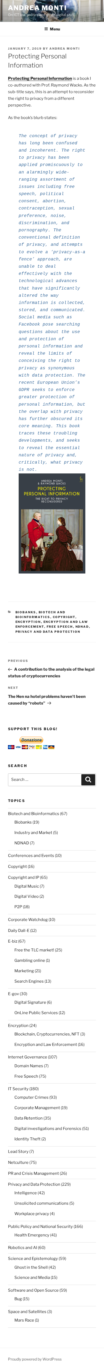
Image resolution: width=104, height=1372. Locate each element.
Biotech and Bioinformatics (33, 813)
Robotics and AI (22, 1247)
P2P (18, 906)
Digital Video (26, 896)
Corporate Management (37, 1107)
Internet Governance (27, 1057)
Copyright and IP (23, 877)
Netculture (18, 1162)
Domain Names (28, 1065)
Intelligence (25, 1193)
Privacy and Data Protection (48, 632)
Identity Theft (27, 1139)
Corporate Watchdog (28, 919)
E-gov (13, 993)
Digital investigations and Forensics (47, 1128)
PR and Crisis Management (33, 1173)
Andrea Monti (37, 8)
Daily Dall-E (18, 930)
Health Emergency (31, 1235)
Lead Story (18, 1151)
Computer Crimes (31, 1097)
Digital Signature (30, 1002)
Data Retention (28, 1118)
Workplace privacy (31, 1213)
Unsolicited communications (41, 1203)
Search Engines (29, 981)
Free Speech (60, 626)
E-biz (12, 941)
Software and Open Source (33, 1290)
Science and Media (32, 1277)
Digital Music (26, 886)
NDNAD (82, 626)
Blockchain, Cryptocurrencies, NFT (46, 1034)
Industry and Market (33, 832)
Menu (55, 29)
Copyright (64, 617)
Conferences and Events (31, 855)
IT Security (18, 1088)
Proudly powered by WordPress (35, 1359)
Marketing (24, 970)
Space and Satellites (27, 1311)
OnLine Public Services (36, 1012)
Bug (18, 1298)
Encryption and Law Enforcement (45, 1044)
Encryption (28, 622)
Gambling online (29, 960)
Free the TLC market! (34, 950)
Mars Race (24, 1320)
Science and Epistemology (33, 1258)
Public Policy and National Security (40, 1226)
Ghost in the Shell (31, 1267)
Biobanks (25, 612)
